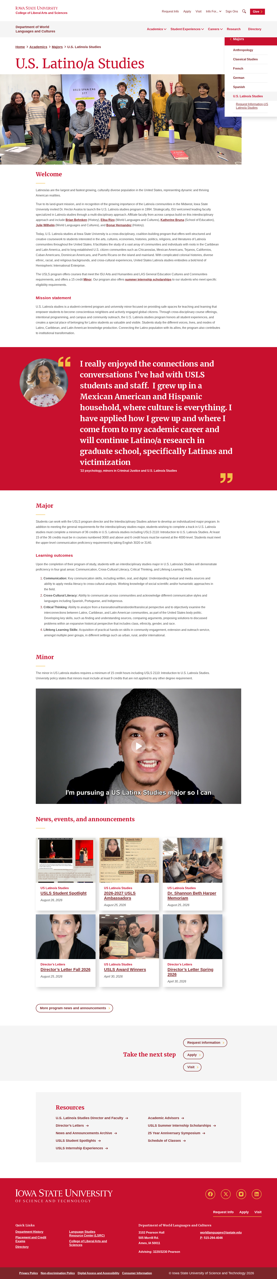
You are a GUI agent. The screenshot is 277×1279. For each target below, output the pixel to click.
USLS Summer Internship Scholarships (179, 1125)
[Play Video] (138, 746)
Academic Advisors (163, 1118)
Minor (87, 279)
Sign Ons (232, 11)
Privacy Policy (28, 1273)
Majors (57, 47)
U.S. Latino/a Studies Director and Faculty (89, 1118)
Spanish (239, 87)
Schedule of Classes (164, 1141)
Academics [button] (155, 29)
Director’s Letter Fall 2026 (65, 969)
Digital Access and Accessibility (98, 1273)
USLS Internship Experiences (79, 1148)
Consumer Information (137, 1273)
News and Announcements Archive (84, 1133)
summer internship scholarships (148, 279)
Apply (187, 11)
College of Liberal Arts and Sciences (41, 13)
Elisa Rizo (108, 220)
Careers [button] (213, 29)
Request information (203, 1042)
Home (20, 47)
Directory (254, 29)
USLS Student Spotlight (63, 893)
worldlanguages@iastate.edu (221, 1232)
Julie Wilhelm (45, 225)
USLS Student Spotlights (76, 1141)
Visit (198, 11)
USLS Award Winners (125, 969)
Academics (38, 47)
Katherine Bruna (172, 220)
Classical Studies (245, 59)
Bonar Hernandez (119, 225)
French (238, 68)
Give (256, 11)
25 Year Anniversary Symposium (174, 1133)
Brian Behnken (76, 220)
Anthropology (243, 50)
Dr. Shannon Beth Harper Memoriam (192, 895)
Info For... (212, 11)
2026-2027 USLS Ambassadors (120, 895)
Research (234, 29)
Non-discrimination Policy (58, 1273)
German (238, 77)
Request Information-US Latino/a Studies (252, 106)
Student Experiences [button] (185, 29)
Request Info (170, 11)
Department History (29, 1231)
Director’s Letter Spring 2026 (190, 972)
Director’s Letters (70, 1125)
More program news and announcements (73, 1008)
